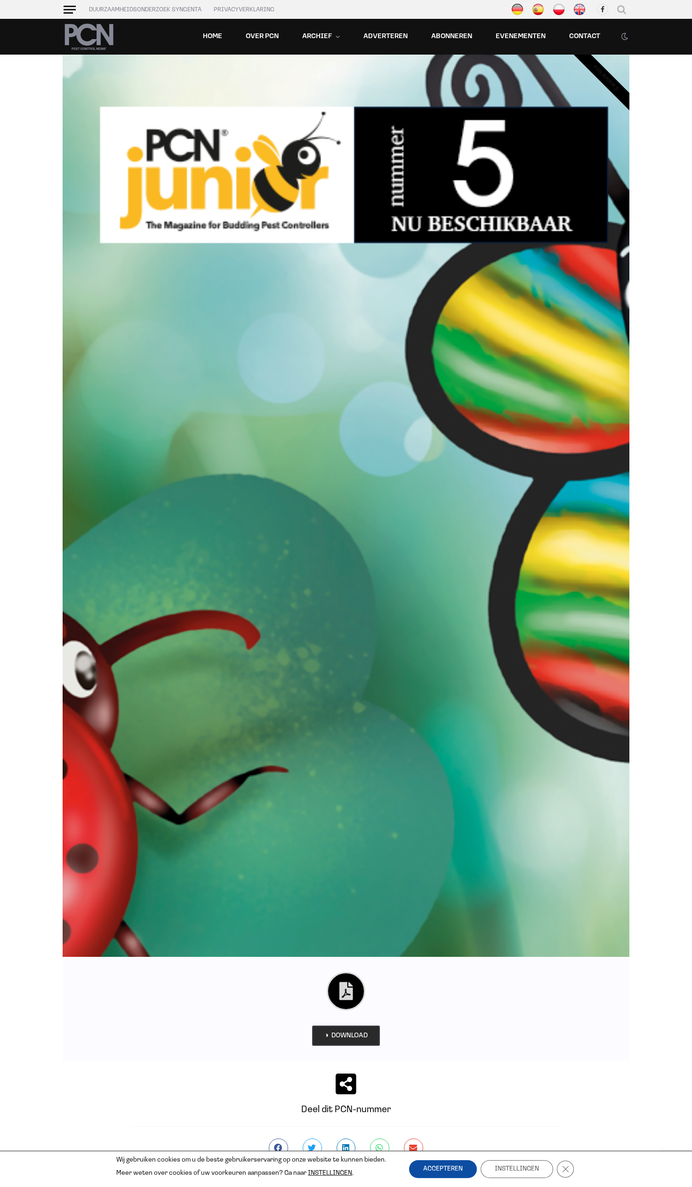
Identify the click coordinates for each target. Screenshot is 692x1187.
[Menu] (70, 9)
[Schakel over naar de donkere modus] (623, 36)
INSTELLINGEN (330, 1173)
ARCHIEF (317, 36)
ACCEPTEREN (443, 1168)
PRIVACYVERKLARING (244, 10)
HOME (212, 36)
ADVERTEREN (385, 36)
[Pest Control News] (89, 37)
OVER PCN (262, 36)
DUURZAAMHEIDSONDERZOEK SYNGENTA (145, 10)
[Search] (621, 9)
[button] (278, 1148)
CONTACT (584, 36)
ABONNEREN (451, 36)
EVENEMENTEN (521, 36)
